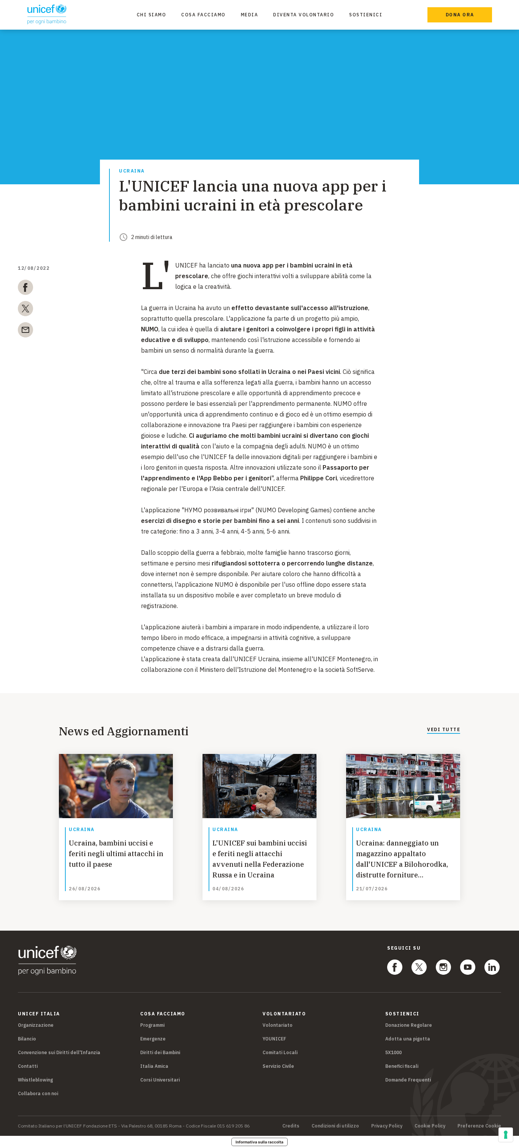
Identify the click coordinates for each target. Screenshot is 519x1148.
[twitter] (25, 310)
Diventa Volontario (303, 14)
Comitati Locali (280, 1052)
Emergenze (153, 1039)
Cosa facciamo (203, 14)
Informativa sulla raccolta (259, 1142)
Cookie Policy (430, 1126)
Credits (290, 1126)
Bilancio (27, 1039)
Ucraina (132, 171)
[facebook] (25, 289)
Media (249, 14)
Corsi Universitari (160, 1080)
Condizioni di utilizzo (335, 1126)
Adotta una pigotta (407, 1039)
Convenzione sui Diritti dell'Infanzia (59, 1052)
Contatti (28, 1066)
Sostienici (365, 14)
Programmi (152, 1025)
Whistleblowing (35, 1080)
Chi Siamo (151, 14)
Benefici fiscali (401, 1066)
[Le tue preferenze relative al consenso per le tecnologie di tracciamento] (505, 1134)
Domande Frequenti (408, 1080)
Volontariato (278, 1025)
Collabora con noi (38, 1093)
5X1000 (393, 1052)
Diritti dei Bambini (160, 1052)
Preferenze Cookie (479, 1126)
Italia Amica (154, 1066)
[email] (25, 331)
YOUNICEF (274, 1039)
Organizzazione (36, 1025)
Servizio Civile (278, 1066)
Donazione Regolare (408, 1025)
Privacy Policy (386, 1126)
